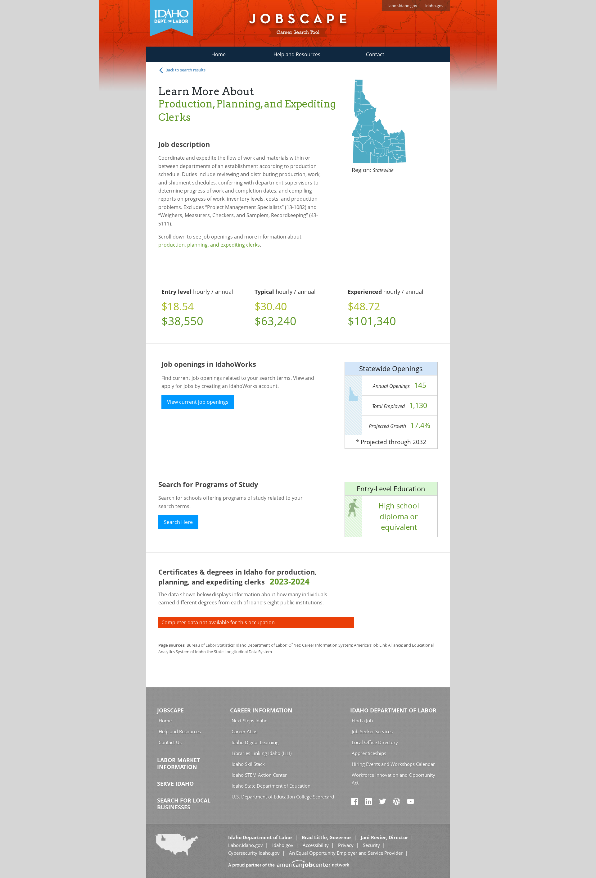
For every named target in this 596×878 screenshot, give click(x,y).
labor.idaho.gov (402, 5)
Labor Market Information (178, 763)
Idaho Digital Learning (255, 742)
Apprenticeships (369, 753)
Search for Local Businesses (183, 804)
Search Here (178, 522)
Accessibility (316, 845)
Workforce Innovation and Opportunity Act (393, 779)
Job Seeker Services (372, 731)
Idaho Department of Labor (393, 710)
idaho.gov (434, 5)
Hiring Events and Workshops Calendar (393, 764)
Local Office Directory (375, 742)
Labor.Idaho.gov (245, 845)
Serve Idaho (175, 783)
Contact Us (170, 742)
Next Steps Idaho (250, 720)
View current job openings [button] (197, 401)
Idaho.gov (282, 845)
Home (218, 54)
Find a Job (362, 720)
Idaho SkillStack (248, 764)
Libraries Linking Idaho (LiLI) (261, 753)
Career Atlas (244, 731)
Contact (375, 54)
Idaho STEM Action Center (259, 775)
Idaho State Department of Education (271, 786)
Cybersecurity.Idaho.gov (254, 853)
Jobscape (170, 710)
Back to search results (185, 70)
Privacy (346, 845)
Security (371, 845)
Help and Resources (296, 54)
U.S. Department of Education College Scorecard (283, 797)
